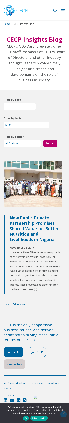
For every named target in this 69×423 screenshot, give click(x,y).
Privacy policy (39, 418)
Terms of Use (36, 383)
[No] (63, 414)
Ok (26, 418)
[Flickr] (18, 400)
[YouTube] (12, 400)
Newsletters (14, 364)
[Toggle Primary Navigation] (63, 10)
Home (7, 23)
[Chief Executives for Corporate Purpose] (16, 10)
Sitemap (7, 388)
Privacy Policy (53, 383)
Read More (12, 304)
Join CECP (37, 352)
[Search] (55, 10)
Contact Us (13, 352)
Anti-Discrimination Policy (15, 383)
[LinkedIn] (5, 400)
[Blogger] (24, 400)
